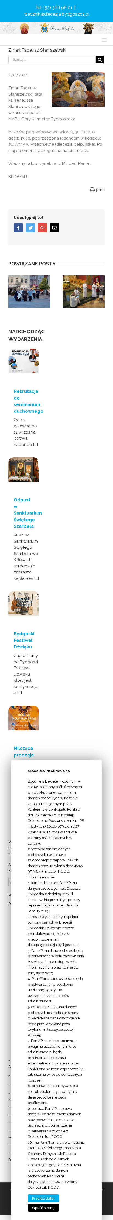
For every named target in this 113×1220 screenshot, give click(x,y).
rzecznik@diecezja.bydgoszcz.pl (56, 14)
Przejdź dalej (43, 1198)
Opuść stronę (43, 1208)
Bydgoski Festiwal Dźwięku (24, 640)
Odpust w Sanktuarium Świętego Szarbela (28, 513)
